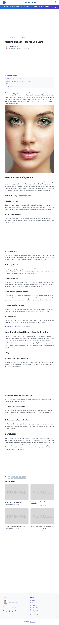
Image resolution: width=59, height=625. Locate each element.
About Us (34, 603)
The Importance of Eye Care (14, 78)
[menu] (4, 2)
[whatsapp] (15, 477)
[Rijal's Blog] (29, 2)
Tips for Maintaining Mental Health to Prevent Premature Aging (41, 527)
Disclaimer (35, 607)
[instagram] (12, 611)
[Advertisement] (29, 22)
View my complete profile (11, 607)
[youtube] (9, 611)
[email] (24, 477)
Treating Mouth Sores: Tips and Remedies (39, 502)
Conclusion (9, 86)
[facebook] (9, 477)
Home (33, 600)
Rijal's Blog (32, 621)
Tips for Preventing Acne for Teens (15, 526)
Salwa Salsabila (13, 602)
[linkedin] (15, 611)
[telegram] (18, 477)
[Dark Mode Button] (55, 2)
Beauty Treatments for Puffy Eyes (20, 326)
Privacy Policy (36, 614)
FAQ (7, 84)
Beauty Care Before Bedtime (13, 502)
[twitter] (12, 477)
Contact (34, 605)
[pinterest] (21, 477)
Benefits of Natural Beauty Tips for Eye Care (18, 81)
